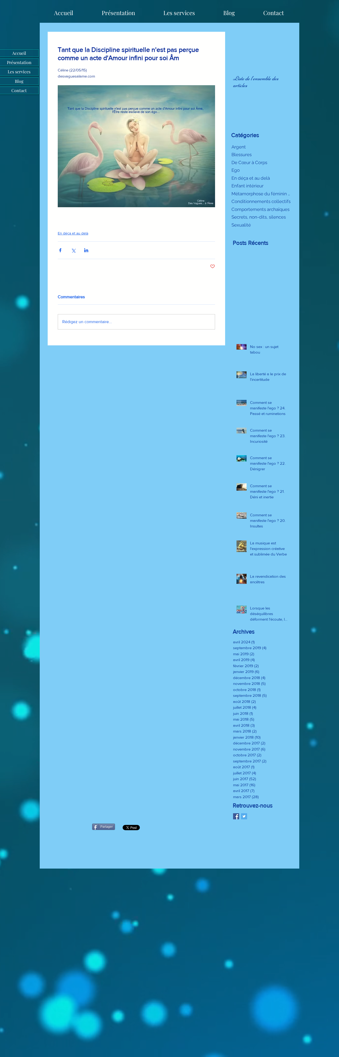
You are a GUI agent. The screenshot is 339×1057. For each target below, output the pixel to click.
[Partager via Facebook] (60, 250)
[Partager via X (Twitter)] (73, 250)
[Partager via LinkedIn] (86, 250)
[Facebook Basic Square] (236, 816)
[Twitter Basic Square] (244, 816)
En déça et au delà (73, 233)
